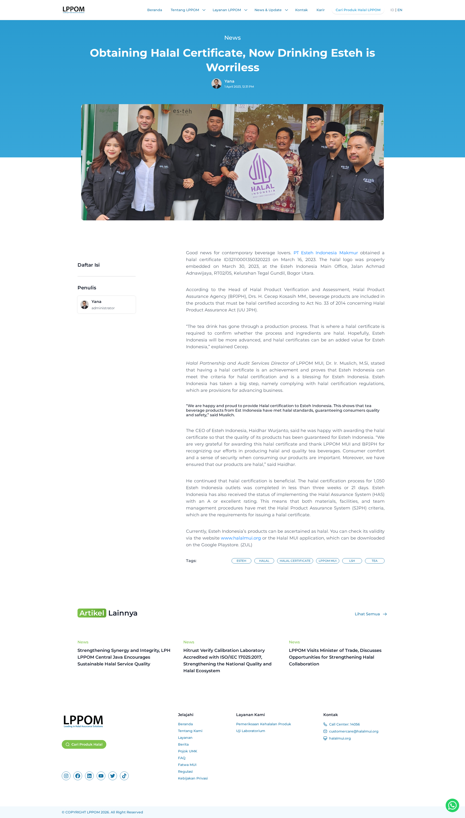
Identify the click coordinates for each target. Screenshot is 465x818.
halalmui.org (340, 738)
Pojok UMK (187, 751)
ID (392, 10)
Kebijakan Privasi (193, 778)
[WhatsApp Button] (452, 805)
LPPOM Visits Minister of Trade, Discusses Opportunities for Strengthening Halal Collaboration (335, 657)
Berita (183, 744)
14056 (355, 724)
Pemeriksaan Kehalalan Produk (263, 724)
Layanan (185, 737)
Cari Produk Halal (86, 744)
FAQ (182, 758)
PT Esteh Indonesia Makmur (326, 252)
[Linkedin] (89, 776)
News (83, 642)
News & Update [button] (269, 10)
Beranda (154, 10)
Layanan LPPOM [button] (227, 10)
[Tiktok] (124, 776)
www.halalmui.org (241, 538)
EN (399, 10)
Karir (321, 10)
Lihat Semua (367, 614)
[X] (112, 776)
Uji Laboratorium (250, 731)
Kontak (301, 10)
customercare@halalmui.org (354, 731)
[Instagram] (66, 776)
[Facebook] (77, 776)
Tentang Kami (190, 731)
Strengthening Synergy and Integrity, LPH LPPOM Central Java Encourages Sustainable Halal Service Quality (124, 657)
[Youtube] (101, 776)
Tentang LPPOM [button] (185, 10)
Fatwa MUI (187, 765)
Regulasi (185, 771)
